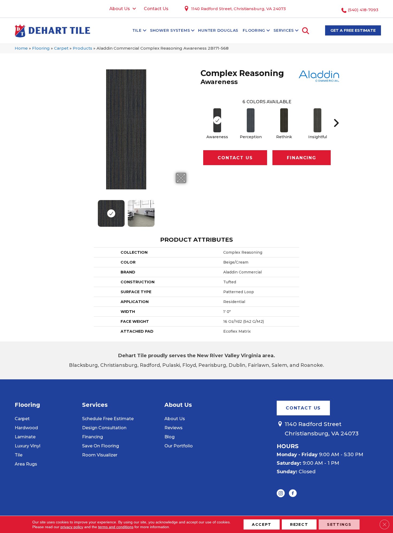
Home (21, 48)
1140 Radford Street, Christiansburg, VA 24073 (238, 8)
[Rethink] (284, 120)
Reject (299, 524)
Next (189, 210)
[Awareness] (217, 120)
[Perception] (250, 120)
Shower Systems (170, 30)
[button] (145, 30)
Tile (137, 30)
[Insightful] (317, 120)
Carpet (61, 48)
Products (82, 48)
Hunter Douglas (218, 30)
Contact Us (235, 157)
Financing (301, 157)
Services (283, 30)
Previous (62, 210)
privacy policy (71, 527)
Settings (339, 524)
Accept (261, 524)
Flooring (254, 30)
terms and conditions (115, 527)
